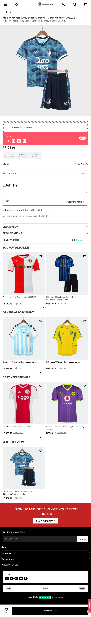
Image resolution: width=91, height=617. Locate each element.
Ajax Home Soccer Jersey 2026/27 (17, 427)
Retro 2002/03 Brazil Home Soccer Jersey (63, 362)
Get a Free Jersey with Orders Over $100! (23, 210)
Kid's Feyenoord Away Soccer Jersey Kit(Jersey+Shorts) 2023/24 (18, 493)
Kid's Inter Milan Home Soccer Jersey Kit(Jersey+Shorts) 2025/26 (61, 298)
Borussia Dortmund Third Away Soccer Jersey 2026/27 (65, 428)
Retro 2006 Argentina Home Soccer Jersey (20, 362)
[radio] (76, 240)
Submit (82, 539)
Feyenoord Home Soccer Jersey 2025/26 (19, 297)
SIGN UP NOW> (45, 520)
